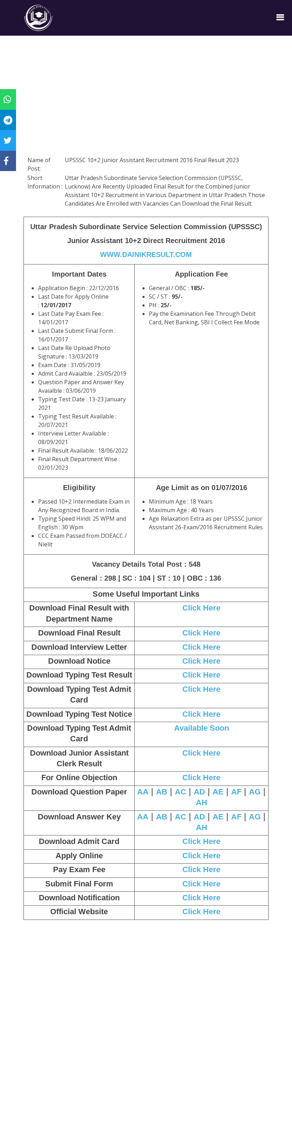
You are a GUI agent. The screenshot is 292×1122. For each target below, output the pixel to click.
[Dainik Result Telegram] (8, 120)
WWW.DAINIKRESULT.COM (146, 254)
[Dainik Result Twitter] (8, 140)
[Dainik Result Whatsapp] (7, 99)
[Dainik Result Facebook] (6, 161)
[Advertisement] (146, 105)
